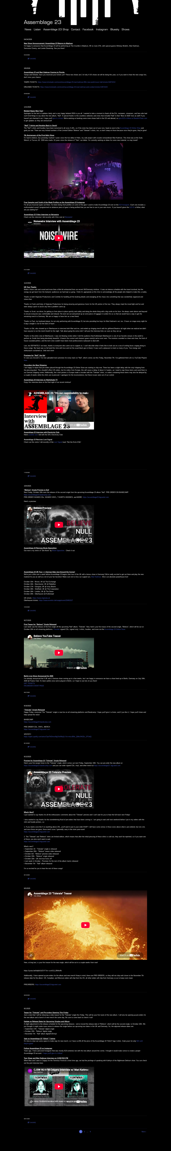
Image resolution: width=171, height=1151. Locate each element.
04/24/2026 (28, 39)
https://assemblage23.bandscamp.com (38, 765)
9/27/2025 (27, 620)
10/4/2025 (27, 486)
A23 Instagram (124, 205)
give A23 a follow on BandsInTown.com (133, 118)
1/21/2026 (27, 107)
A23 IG (132, 207)
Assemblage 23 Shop (56, 29)
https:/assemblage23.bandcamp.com (37, 495)
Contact (75, 29)
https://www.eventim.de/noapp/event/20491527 (56, 600)
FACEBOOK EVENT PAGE (34, 686)
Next (143, 1132)
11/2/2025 (27, 283)
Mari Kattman (96, 577)
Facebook (88, 29)
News (28, 29)
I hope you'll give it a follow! (52, 1053)
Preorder (57, 629)
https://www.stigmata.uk (41, 598)
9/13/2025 (27, 757)
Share (33, 59)
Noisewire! (68, 217)
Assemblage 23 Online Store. (115, 629)
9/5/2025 (27, 888)
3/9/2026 (27, 68)
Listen (37, 29)
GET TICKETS (29, 683)
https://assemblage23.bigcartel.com (96, 497)
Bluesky (114, 29)
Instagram (102, 29)
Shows (125, 29)
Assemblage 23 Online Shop (130, 128)
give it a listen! (58, 118)
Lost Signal (58, 442)
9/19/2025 (27, 706)
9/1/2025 (27, 1009)
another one (33, 435)
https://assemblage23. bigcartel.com (107, 765)
